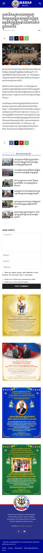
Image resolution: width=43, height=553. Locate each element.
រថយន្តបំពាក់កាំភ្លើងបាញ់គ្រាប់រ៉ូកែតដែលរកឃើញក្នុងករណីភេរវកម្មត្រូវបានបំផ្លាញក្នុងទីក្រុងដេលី (26, 162)
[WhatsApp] (26, 38)
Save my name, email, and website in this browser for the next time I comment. (20, 273)
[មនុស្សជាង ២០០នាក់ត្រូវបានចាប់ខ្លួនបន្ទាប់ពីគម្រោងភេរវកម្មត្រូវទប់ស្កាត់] (7, 193)
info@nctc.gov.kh (26, 526)
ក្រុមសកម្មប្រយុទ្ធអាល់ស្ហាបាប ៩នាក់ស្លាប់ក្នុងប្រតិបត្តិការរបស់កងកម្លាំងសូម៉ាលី (27, 214)
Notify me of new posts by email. (16, 282)
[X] (16, 38)
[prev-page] (3, 222)
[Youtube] (24, 531)
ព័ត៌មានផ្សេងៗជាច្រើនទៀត (23, 153)
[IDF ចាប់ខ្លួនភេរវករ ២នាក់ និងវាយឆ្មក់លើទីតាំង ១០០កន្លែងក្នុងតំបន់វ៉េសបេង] (7, 183)
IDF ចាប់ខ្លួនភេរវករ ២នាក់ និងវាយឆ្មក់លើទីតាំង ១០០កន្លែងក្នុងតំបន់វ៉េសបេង (26, 183)
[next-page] (7, 222)
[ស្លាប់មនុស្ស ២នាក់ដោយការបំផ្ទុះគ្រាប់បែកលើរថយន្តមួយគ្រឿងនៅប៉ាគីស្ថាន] (7, 204)
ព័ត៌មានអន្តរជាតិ (6, 164)
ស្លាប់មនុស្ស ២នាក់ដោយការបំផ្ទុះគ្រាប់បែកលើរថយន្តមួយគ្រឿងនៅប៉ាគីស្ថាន (27, 204)
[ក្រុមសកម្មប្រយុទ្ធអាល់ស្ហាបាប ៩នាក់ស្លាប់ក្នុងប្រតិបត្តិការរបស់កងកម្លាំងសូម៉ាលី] (7, 214)
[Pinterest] (21, 38)
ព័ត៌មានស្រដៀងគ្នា (8, 153)
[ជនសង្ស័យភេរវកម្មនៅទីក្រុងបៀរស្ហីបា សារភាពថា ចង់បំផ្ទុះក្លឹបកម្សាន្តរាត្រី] (7, 172)
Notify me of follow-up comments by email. (20, 279)
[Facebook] (11, 38)
